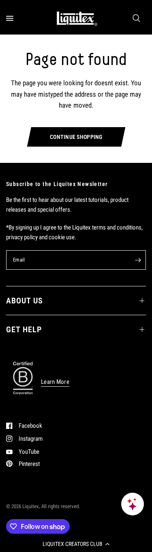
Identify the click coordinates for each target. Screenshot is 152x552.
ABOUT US (24, 300)
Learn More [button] (55, 382)
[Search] (136, 18)
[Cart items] (144, 18)
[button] (76, 544)
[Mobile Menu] (12, 18)
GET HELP (24, 329)
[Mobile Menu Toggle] (9, 18)
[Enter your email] (138, 260)
